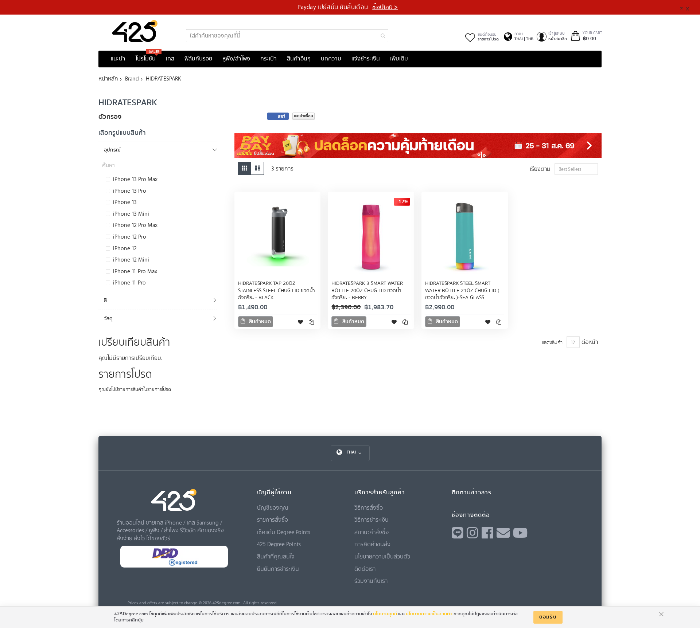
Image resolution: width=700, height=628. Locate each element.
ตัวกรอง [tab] (109, 116)
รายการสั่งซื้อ (272, 519)
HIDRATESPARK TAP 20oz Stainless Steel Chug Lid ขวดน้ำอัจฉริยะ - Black (276, 290)
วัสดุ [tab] (108, 318)
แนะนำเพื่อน (303, 116)
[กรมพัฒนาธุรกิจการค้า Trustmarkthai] (174, 566)
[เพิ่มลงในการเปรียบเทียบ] (311, 321)
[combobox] (287, 35)
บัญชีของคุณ (272, 507)
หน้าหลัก (108, 78)
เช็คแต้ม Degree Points (283, 531)
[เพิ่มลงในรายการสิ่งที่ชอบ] (300, 321)
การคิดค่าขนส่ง (372, 543)
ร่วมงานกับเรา (371, 580)
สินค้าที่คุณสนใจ (276, 556)
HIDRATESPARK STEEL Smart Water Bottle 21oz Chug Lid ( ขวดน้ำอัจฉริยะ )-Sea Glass (462, 290)
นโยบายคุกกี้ (385, 613)
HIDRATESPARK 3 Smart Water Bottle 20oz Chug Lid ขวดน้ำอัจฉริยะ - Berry (367, 290)
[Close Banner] (690, 7)
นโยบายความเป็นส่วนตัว (382, 556)
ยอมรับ (548, 617)
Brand (132, 78)
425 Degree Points (279, 543)
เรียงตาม (540, 168)
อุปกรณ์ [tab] (112, 150)
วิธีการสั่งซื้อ (368, 507)
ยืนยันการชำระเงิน (278, 568)
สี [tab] (105, 300)
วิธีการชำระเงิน (371, 519)
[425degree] (134, 31)
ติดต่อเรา (365, 568)
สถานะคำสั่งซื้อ (371, 531)
